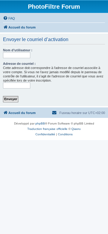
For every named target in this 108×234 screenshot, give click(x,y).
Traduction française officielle (47, 128)
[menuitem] (9, 18)
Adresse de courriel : (19, 63)
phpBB (40, 123)
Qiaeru (76, 128)
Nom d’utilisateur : (17, 50)
